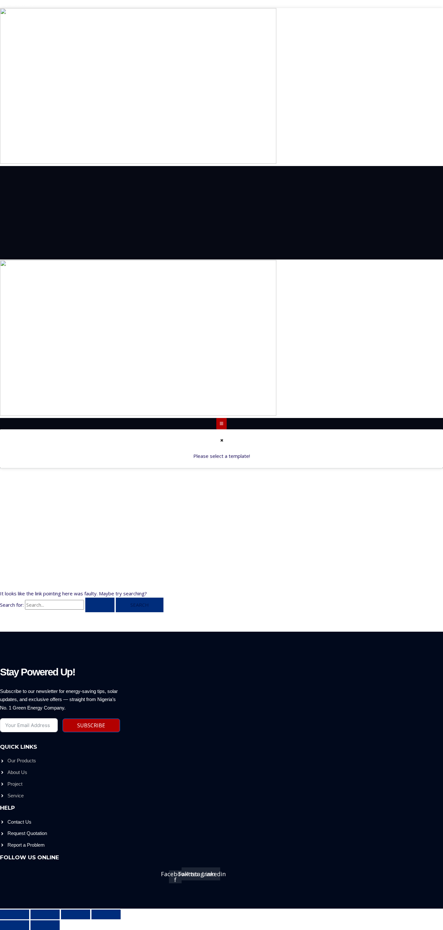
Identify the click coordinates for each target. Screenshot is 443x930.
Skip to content (16, 4)
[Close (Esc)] (106, 914)
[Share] (75, 914)
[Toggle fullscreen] (45, 914)
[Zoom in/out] (14, 914)
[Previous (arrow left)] (14, 925)
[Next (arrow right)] (45, 925)
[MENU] (221, 423)
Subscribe (91, 725)
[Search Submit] (99, 605)
